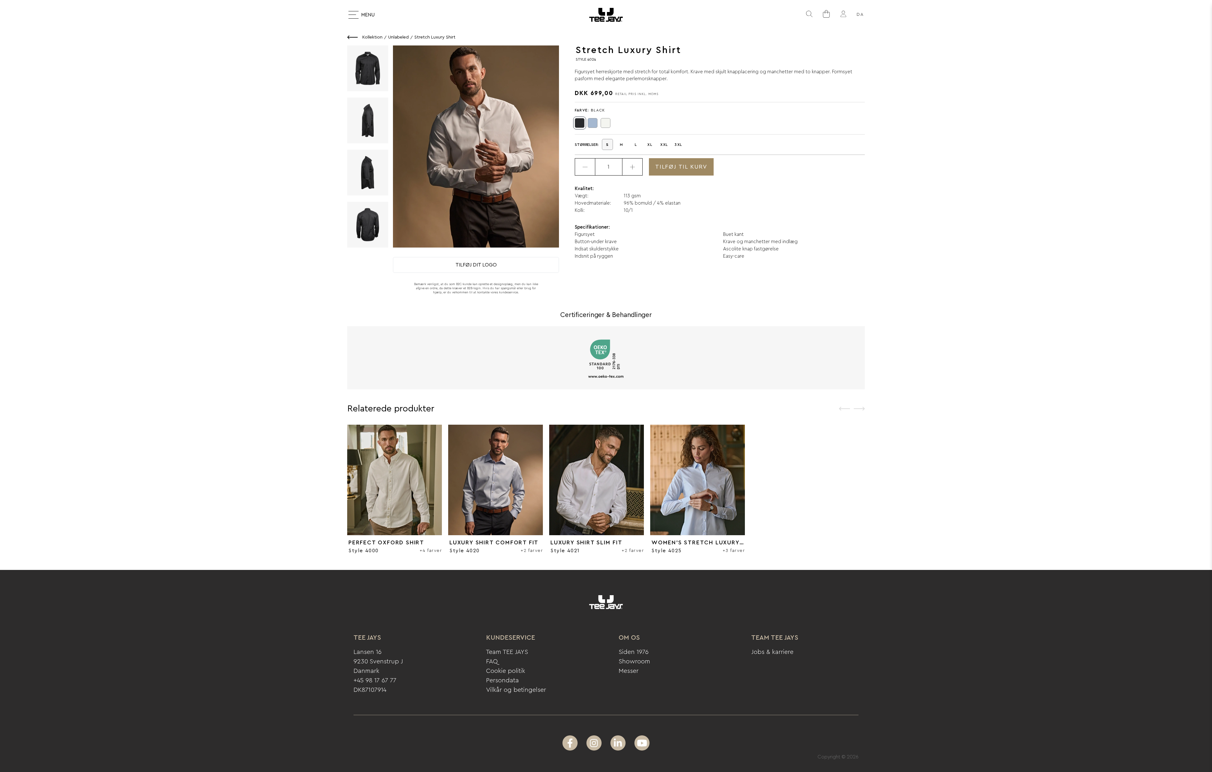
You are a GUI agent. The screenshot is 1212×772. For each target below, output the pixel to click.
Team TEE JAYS (507, 652)
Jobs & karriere (772, 652)
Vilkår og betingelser (516, 690)
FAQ (492, 661)
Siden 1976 (634, 652)
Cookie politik (505, 671)
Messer (629, 671)
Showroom (634, 661)
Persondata (502, 680)
